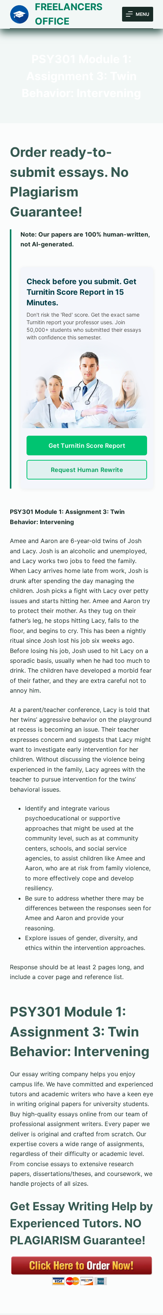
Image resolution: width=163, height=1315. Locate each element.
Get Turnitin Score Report (87, 445)
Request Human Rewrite (87, 469)
